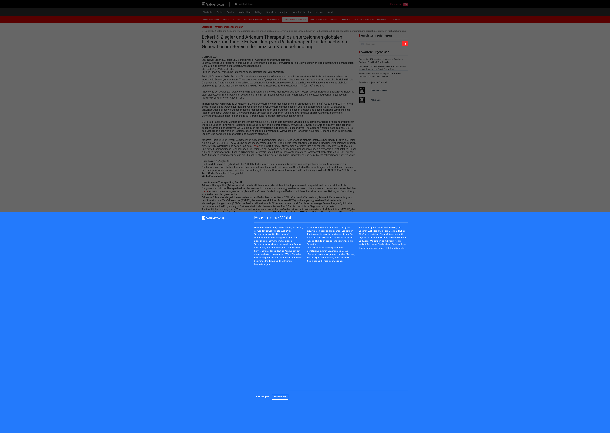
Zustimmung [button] (280, 397)
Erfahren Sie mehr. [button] (395, 248)
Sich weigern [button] (262, 397)
